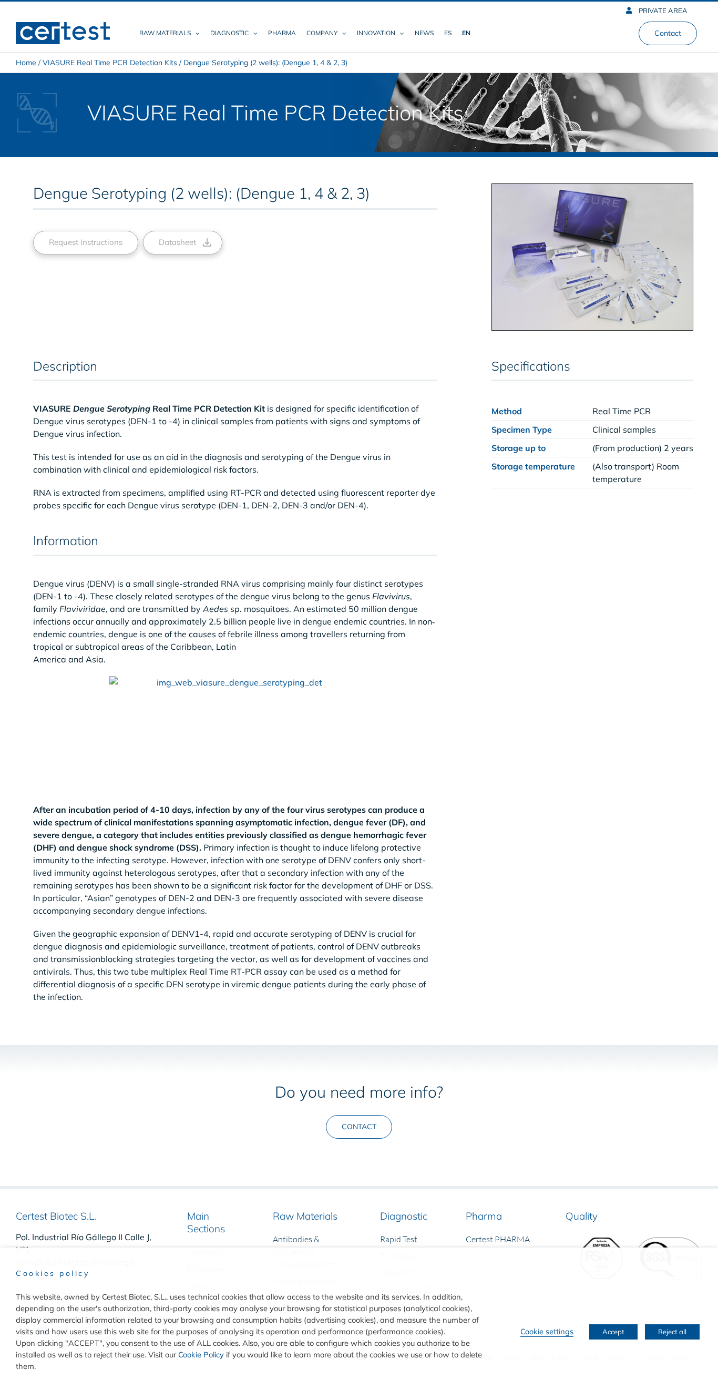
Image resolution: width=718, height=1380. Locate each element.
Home (26, 62)
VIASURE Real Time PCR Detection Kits (110, 62)
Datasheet (177, 242)
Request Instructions (85, 242)
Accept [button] (613, 1331)
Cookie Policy (201, 1354)
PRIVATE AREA (662, 10)
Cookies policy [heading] (52, 1273)
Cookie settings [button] (546, 1331)
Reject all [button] (672, 1331)
